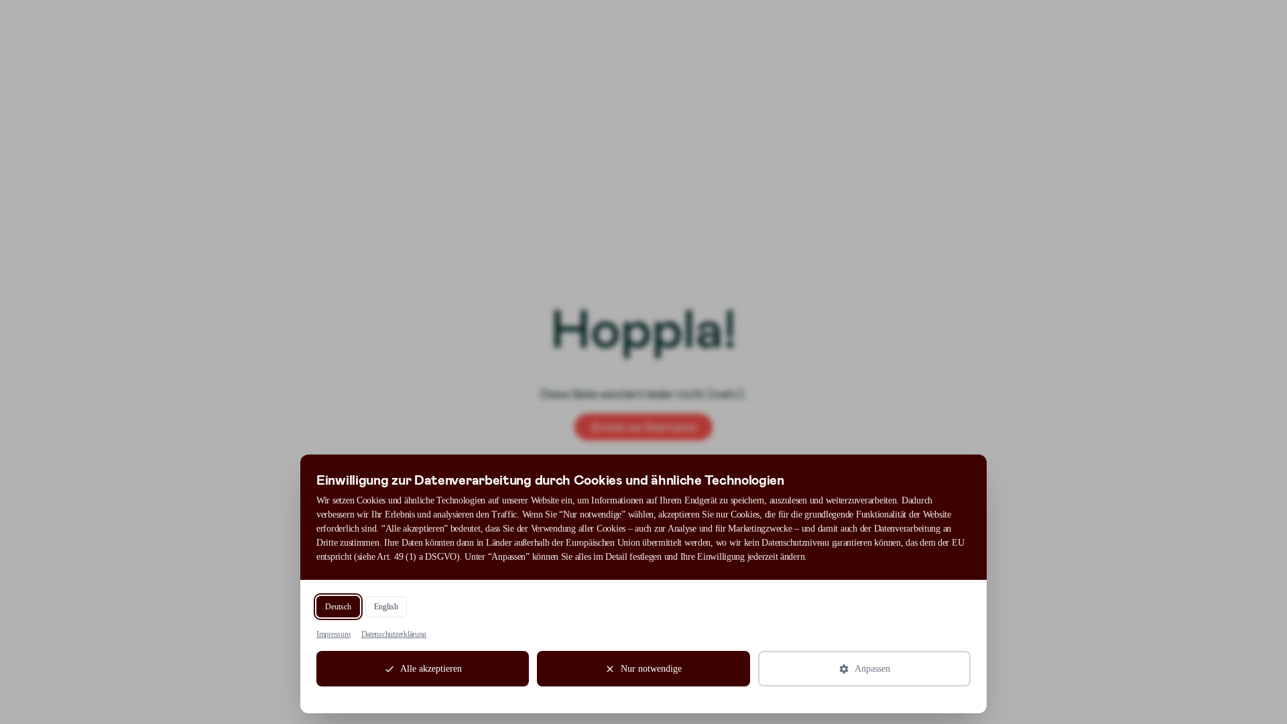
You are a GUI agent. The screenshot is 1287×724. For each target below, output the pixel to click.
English (386, 606)
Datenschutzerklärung (394, 634)
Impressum (333, 634)
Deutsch (338, 606)
